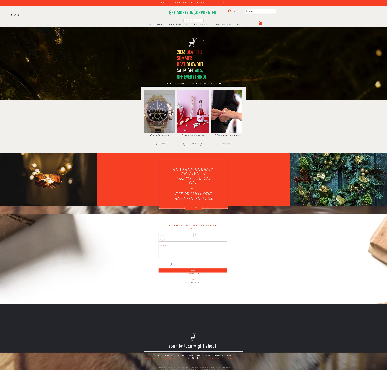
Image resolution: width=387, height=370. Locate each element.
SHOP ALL (169, 355)
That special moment (227, 135)
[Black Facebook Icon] (11, 15)
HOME (156, 355)
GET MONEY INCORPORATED (192, 13)
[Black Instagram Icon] (15, 15)
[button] (260, 23)
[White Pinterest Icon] (198, 358)
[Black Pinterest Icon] (18, 15)
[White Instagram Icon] (193, 358)
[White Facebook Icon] (188, 358)
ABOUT (217, 355)
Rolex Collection (159, 135)
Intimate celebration (193, 135)
